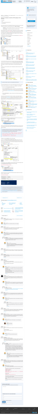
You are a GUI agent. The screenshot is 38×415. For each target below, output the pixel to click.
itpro (2, 21)
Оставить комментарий (19, 215)
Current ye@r (4, 403)
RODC (16, 189)
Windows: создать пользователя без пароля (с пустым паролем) (31, 128)
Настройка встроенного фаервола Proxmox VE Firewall (31, 74)
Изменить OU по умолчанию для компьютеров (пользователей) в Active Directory (19, 211)
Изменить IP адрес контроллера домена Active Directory (32, 117)
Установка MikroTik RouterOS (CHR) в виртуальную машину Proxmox (30, 53)
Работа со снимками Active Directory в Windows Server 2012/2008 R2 (12, 204)
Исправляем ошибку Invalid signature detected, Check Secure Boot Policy (30, 65)
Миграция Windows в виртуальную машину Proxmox (31, 59)
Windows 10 (28, 37)
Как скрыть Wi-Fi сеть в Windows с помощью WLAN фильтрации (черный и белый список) (31, 80)
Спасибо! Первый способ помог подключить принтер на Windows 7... (32, 98)
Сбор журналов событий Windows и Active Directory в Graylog (32, 112)
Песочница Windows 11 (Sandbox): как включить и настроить (30, 77)
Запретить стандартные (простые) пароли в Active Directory (31, 114)
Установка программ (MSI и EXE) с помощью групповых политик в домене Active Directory (19, 208)
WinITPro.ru (2, 15)
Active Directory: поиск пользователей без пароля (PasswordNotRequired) (32, 125)
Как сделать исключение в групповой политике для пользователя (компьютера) (7, 211)
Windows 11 (28, 34)
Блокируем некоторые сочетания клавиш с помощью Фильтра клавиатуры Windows (31, 56)
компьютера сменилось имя (10, 90)
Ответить (5, 235)
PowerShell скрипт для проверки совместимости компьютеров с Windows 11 (32, 123)
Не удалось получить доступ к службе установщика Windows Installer (30, 71)
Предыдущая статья (5, 197)
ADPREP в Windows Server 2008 (21, 204)
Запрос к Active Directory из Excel (8, 208)
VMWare (28, 44)
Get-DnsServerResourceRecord (6, 132)
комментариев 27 (4, 23)
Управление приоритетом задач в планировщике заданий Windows (30, 62)
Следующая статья (19, 197)
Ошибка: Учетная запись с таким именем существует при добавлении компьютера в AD (32, 120)
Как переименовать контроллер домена (4, 203)
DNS (9, 15)
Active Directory (6, 15)
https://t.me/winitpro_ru (32, 7)
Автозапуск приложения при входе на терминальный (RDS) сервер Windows (30, 68)
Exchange (32, 1)
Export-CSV (12, 134)
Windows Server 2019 (12, 15)
